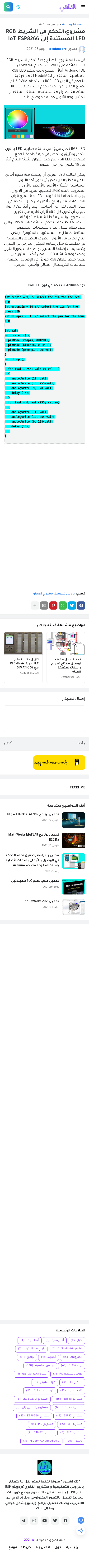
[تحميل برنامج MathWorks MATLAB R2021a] (73, 840)
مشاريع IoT (71, 1424)
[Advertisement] (44, 1122)
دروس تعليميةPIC (67, 1374)
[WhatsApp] (63, 605)
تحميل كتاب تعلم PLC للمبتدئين (35, 881)
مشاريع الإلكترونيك (32, 1399)
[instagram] (34, 1520)
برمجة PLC (71, 1365)
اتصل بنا (43, 1547)
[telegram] (24, 1520)
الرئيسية (73, 1547)
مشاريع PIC (42, 1424)
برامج (27, 1357)
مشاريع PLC (71, 1432)
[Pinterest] (53, 605)
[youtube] (45, 1520)
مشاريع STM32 (40, 1432)
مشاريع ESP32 (69, 1416)
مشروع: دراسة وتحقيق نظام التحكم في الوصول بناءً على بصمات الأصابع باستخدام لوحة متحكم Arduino (32, 860)
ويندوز (74, 1441)
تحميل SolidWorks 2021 (42, 901)
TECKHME (77, 788)
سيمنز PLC (72, 1382)
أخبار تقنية (55, 1340)
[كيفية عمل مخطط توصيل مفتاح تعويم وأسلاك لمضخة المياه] (66, 643)
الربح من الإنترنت (31, 1349)
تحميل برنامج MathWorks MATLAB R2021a (33, 837)
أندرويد (48, 1357)
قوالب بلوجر (44, 1382)
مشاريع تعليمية (68, 1407)
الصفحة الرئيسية (73, 24)
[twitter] (55, 1520)
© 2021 (29, 1540)
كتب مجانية (71, 1390)
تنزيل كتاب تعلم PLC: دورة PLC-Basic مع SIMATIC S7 (24, 664)
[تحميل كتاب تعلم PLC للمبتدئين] (73, 886)
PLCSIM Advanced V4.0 (41, 1441)
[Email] (44, 605)
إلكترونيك (72, 1357)
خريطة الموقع (20, 1547)
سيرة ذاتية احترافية (31, 1374)
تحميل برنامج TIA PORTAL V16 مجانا (33, 814)
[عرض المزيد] (35, 605)
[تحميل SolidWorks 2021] (73, 907)
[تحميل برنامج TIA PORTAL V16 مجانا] (73, 820)
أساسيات (29, 1340)
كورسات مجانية (39, 1390)
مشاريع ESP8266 (34, 1416)
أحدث (79, 743)
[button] (83, 7)
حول (58, 1547)
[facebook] (65, 1520)
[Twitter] (72, 605)
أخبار (76, 1340)
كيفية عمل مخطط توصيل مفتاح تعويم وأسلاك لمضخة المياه (66, 665)
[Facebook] (81, 605)
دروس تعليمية (49, 24)
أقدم (9, 743)
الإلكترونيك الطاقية (67, 1349)
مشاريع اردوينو (43, 594)
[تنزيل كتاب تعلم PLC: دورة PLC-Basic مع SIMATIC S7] (23, 643)
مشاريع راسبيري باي (32, 1407)
